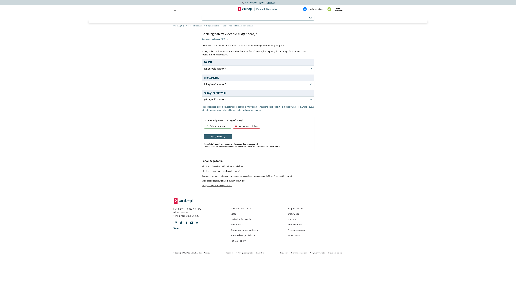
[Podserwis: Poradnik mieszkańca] (266, 9)
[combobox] (258, 18)
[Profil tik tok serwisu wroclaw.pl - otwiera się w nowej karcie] (181, 222)
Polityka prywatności (317, 253)
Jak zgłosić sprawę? (215, 68)
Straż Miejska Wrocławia (284, 107)
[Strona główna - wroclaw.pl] (245, 9)
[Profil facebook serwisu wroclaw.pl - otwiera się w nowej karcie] (186, 222)
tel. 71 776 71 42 (180, 212)
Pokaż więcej (275, 146)
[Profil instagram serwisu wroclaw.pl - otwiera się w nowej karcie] (176, 222)
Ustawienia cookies (335, 253)
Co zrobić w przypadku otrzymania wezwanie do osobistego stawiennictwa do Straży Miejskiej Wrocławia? (247, 176)
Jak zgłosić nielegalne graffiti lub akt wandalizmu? (223, 166)
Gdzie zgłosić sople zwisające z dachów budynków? (223, 181)
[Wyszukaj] (310, 18)
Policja (298, 107)
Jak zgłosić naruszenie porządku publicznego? (221, 171)
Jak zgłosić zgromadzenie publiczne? (217, 186)
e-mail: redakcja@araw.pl (186, 216)
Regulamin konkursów (299, 253)
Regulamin (284, 253)
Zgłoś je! (271, 2)
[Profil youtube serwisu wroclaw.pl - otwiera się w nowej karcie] (191, 222)
